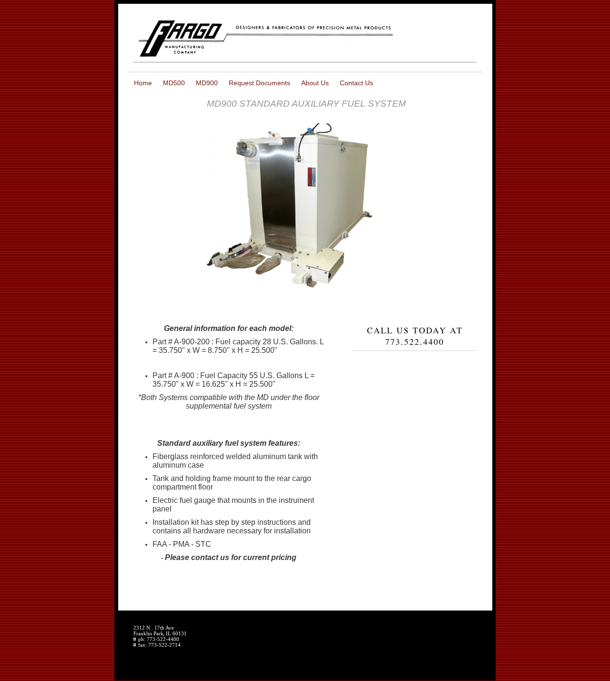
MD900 (207, 83)
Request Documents (259, 83)
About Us (315, 83)
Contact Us (356, 83)
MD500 (174, 83)
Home (143, 83)
